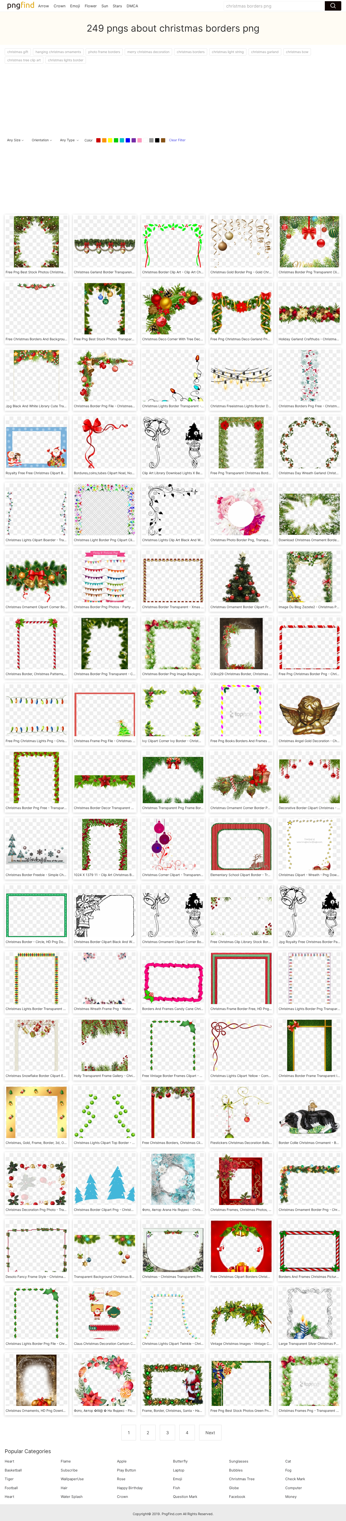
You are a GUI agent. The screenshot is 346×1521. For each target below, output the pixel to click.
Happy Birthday (130, 1488)
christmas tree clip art (24, 60)
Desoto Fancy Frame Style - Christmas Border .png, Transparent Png (59, 1277)
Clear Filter (177, 140)
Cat (288, 1461)
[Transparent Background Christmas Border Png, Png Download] (105, 1251)
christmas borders (191, 52)
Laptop (178, 1470)
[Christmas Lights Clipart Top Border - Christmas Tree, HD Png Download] (105, 1117)
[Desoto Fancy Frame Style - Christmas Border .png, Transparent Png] (36, 1251)
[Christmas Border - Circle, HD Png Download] (36, 916)
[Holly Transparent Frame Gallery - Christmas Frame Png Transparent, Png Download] (105, 1050)
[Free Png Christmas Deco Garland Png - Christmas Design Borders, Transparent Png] (241, 313)
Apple (122, 1461)
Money (291, 1496)
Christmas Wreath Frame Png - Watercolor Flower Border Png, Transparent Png (135, 1009)
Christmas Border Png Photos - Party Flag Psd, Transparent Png (123, 607)
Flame (66, 1461)
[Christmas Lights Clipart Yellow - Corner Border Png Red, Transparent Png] (241, 1050)
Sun (104, 6)
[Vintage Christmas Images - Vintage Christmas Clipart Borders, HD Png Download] (241, 1318)
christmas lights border (65, 60)
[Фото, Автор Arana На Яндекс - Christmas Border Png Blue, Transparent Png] (173, 1184)
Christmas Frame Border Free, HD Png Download (247, 1009)
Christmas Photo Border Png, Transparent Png (246, 540)
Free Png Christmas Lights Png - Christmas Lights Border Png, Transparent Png (67, 741)
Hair (64, 1488)
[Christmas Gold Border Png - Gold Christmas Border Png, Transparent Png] (241, 246)
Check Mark (295, 1479)
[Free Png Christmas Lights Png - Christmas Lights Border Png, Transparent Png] (36, 715)
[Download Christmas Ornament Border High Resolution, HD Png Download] (309, 514)
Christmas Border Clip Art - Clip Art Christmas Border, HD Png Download (197, 272)
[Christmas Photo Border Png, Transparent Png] (241, 514)
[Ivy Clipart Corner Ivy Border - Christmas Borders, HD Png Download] (173, 715)
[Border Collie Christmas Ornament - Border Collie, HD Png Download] (309, 1117)
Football (11, 1488)
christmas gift (17, 52)
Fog (288, 1470)
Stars (117, 6)
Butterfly (180, 1461)
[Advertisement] (146, 99)
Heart (9, 1461)
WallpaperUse (72, 1479)
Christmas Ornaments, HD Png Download (37, 1411)
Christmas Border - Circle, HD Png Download (40, 942)
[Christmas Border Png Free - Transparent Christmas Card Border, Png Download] (36, 782)
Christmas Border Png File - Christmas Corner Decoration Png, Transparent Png (135, 406)
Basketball (13, 1470)
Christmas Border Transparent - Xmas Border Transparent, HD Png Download (201, 607)
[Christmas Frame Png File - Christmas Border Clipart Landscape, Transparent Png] (105, 715)
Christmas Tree (242, 1479)
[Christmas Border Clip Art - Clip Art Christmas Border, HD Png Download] (173, 246)
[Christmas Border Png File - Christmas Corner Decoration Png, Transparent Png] (105, 380)
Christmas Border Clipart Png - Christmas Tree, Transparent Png (123, 1210)
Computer (293, 1488)
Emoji (75, 6)
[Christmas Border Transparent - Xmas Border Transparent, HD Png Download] (173, 581)
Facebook (237, 1496)
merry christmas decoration (148, 52)
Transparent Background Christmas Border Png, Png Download (122, 1277)
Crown (59, 6)
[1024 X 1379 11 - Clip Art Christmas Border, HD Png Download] (105, 849)
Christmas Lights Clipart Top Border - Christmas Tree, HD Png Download (129, 1143)
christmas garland (265, 52)
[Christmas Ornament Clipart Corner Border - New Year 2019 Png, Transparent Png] (36, 581)
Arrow (43, 6)
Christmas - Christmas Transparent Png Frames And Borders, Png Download (200, 1277)
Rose (121, 1479)
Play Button (126, 1470)
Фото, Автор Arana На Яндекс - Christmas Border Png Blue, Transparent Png (201, 1210)
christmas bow (297, 52)
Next (210, 1432)
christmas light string (228, 52)
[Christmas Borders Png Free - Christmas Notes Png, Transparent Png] (309, 380)
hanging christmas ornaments (58, 52)
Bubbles (236, 1470)
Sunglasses (238, 1461)
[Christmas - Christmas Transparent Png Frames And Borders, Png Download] (173, 1251)
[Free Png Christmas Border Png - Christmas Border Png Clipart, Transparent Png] (309, 648)
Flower (91, 6)
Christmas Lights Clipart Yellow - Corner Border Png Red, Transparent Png (267, 1076)
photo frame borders (104, 52)
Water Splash (72, 1496)
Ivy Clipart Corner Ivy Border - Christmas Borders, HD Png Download (195, 741)
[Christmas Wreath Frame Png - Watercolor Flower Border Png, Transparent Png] (105, 983)
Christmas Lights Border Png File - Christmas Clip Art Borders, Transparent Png (66, 1344)
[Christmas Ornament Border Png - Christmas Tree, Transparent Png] (309, 1184)
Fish (176, 1488)
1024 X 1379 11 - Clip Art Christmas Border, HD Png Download (121, 875)
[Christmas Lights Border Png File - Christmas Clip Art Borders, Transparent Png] (36, 1318)
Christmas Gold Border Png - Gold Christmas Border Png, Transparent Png (267, 272)
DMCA (132, 6)
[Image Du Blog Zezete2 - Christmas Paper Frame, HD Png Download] (309, 581)
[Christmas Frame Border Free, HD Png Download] (241, 983)
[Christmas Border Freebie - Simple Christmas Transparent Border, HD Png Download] (36, 849)
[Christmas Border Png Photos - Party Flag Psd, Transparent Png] (105, 581)
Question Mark (185, 1496)
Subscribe (69, 1470)
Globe (234, 1488)
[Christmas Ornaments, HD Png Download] (36, 1385)
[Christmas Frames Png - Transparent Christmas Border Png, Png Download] (309, 1385)
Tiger (9, 1479)
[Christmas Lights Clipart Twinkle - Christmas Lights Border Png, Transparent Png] (173, 1318)
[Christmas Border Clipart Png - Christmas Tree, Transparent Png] (105, 1184)
